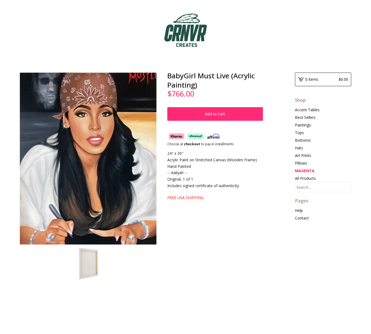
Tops (299, 132)
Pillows (301, 163)
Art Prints (303, 155)
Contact (302, 218)
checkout (192, 144)
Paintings (303, 125)
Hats (299, 147)
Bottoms (303, 140)
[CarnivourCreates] (185, 30)
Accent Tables (307, 109)
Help (299, 210)
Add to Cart (215, 113)
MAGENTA (305, 170)
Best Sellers (305, 117)
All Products (305, 178)
